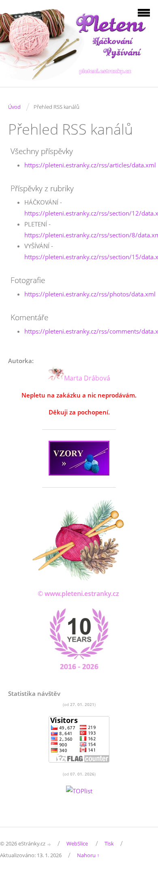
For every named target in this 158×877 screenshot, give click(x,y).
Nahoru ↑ (88, 855)
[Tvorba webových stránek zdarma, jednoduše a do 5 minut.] (49, 844)
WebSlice (77, 843)
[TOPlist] (79, 791)
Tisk (109, 843)
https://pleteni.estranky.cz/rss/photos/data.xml (90, 294)
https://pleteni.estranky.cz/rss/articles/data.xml (90, 165)
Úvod (14, 106)
